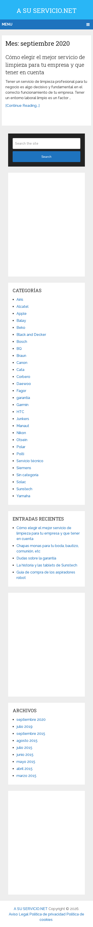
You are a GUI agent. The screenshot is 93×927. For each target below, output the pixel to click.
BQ (19, 348)
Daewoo (23, 384)
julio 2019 (24, 726)
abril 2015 (24, 769)
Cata (20, 370)
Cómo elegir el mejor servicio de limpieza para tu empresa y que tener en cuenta (45, 64)
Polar (20, 447)
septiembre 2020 (31, 719)
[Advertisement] (46, 223)
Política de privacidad (47, 914)
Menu (7, 24)
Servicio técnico (29, 461)
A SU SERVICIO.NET (46, 10)
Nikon (21, 433)
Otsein (21, 440)
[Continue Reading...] (22, 105)
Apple (21, 313)
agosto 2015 (26, 740)
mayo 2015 (25, 762)
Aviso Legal (19, 914)
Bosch (21, 341)
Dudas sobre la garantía (36, 558)
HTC (20, 412)
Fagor (21, 391)
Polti (20, 454)
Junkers (22, 419)
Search (46, 156)
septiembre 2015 (30, 733)
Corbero (23, 377)
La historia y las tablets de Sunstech (46, 565)
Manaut (22, 426)
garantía (23, 398)
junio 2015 (24, 755)
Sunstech (24, 489)
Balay (21, 320)
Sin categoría (27, 475)
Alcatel (22, 306)
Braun (21, 356)
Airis (19, 299)
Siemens (23, 468)
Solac (21, 482)
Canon (21, 363)
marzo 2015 (26, 776)
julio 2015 (24, 747)
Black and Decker (31, 334)
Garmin (22, 405)
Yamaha (23, 496)
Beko (20, 327)
